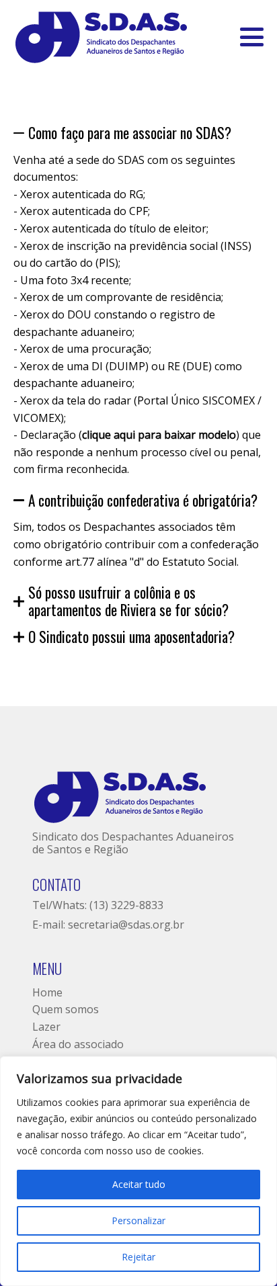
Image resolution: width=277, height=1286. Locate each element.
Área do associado (78, 1044)
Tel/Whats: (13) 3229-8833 (97, 905)
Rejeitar (138, 1256)
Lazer (46, 1026)
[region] (138, 1171)
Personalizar (138, 1220)
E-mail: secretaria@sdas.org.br (108, 924)
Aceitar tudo (138, 1184)
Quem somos (65, 1009)
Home (47, 992)
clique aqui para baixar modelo (159, 434)
